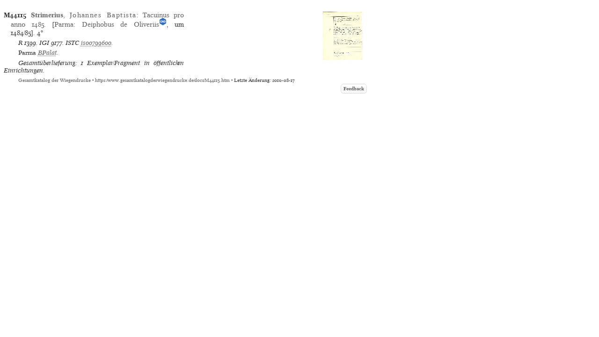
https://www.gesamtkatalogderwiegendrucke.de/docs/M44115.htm (162, 80)
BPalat (47, 53)
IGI (44, 43)
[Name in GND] (163, 24)
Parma (63, 24)
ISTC (72, 43)
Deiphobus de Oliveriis (120, 24)
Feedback (353, 88)
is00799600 (96, 43)
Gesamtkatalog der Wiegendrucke (54, 80)
